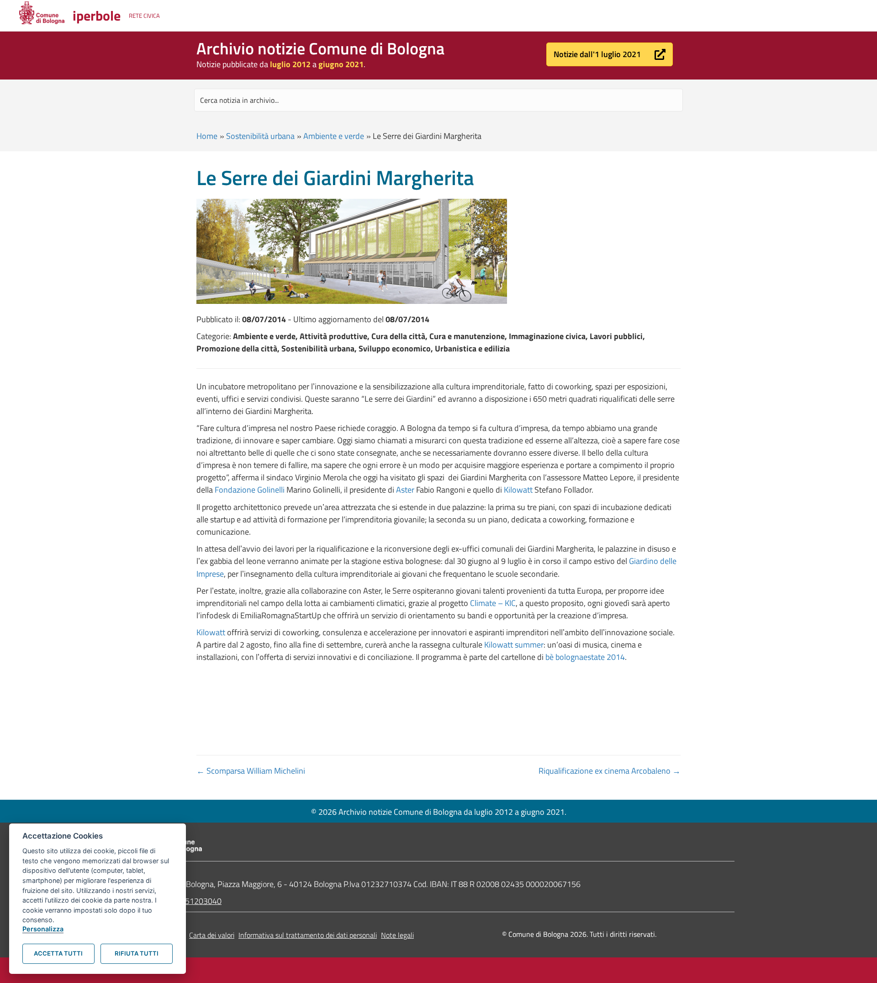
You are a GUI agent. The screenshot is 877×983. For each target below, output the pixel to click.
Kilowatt (519, 490)
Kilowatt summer (513, 644)
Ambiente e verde (333, 136)
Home (206, 136)
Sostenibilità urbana (260, 136)
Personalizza (42, 929)
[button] (609, 54)
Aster (405, 490)
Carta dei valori (211, 935)
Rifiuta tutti (136, 953)
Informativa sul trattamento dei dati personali (307, 935)
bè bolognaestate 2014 (585, 657)
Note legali (397, 935)
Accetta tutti (58, 953)
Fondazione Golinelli (250, 490)
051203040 (201, 901)
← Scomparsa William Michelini (250, 771)
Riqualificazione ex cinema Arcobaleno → (610, 771)
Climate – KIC (493, 603)
